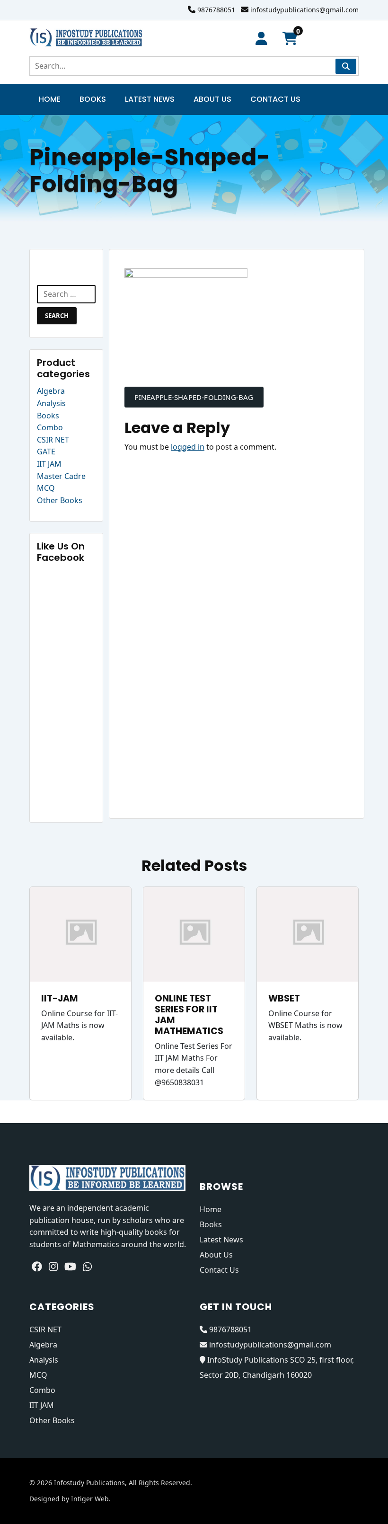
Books (92, 99)
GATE (46, 451)
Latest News (150, 99)
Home (50, 99)
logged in (187, 447)
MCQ (46, 488)
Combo (50, 427)
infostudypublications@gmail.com (304, 9)
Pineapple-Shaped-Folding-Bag (194, 397)
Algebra (51, 391)
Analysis (51, 403)
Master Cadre (61, 476)
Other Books (59, 500)
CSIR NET (53, 439)
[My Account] (261, 38)
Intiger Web (90, 1498)
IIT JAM (49, 464)
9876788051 (216, 9)
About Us (212, 99)
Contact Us (275, 99)
